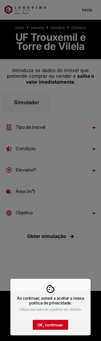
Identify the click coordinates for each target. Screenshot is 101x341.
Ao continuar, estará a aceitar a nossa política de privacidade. (50, 300)
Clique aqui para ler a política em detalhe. (50, 309)
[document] (50, 170)
